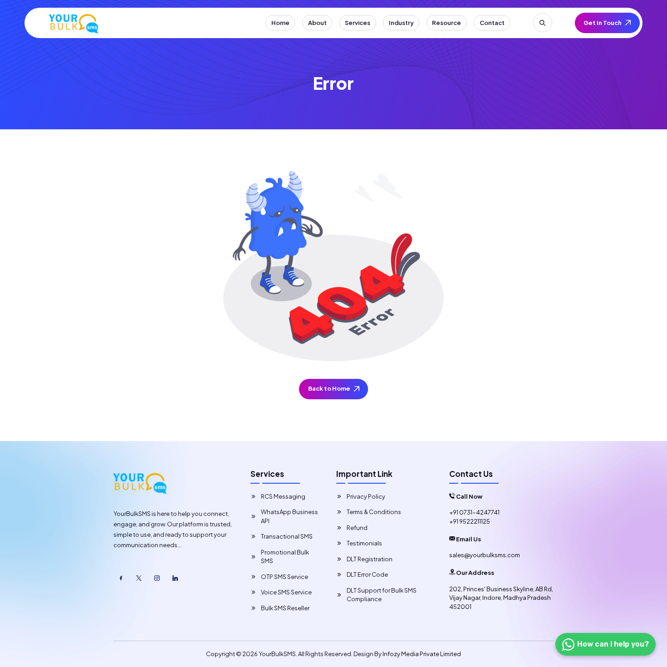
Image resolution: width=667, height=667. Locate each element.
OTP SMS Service (284, 576)
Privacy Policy (366, 496)
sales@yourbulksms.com (484, 555)
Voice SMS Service (286, 592)
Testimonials (364, 543)
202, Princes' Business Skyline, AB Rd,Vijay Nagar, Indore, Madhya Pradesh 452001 (501, 597)
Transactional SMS (287, 536)
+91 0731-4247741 (474, 512)
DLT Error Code (367, 574)
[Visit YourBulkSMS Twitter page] (139, 578)
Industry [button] (401, 22)
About (317, 22)
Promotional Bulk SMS (285, 557)
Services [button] (357, 22)
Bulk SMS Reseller (285, 608)
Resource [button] (446, 22)
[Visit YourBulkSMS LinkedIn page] (175, 578)
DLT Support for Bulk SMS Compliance (382, 595)
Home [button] (280, 22)
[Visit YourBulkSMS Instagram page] (157, 578)
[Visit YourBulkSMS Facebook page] (120, 578)
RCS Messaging (283, 496)
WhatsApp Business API (289, 516)
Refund (357, 527)
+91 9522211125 (469, 521)
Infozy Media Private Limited (422, 653)
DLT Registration (369, 559)
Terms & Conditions (374, 511)
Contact (492, 22)
